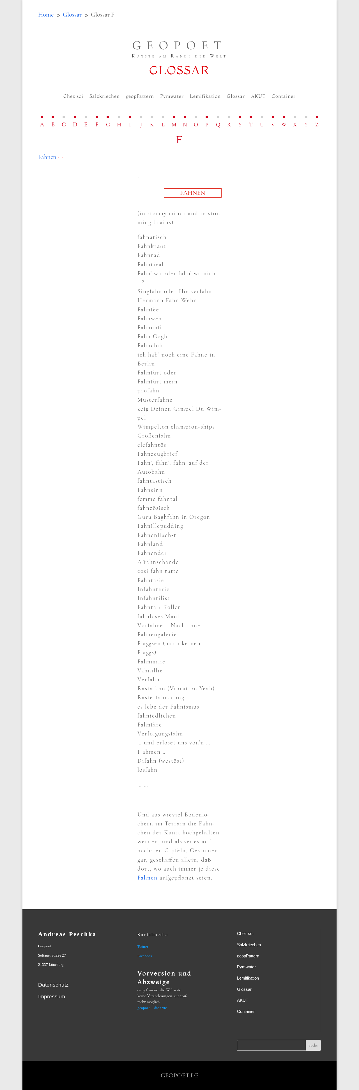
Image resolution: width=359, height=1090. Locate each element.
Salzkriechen (104, 96)
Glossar (236, 96)
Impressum (51, 996)
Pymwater (172, 96)
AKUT (258, 96)
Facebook (144, 956)
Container (284, 96)
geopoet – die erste (152, 1008)
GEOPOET (179, 45)
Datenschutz (53, 985)
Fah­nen (47, 157)
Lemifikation (205, 96)
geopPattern (140, 96)
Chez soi (73, 96)
